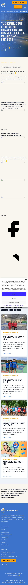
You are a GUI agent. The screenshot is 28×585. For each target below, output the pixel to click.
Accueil (3, 11)
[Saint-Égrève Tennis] (3, 5)
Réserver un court (19, 2)
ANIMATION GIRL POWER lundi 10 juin (13, 463)
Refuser (14, 298)
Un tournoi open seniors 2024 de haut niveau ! (14, 424)
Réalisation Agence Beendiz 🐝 (14, 575)
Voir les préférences (14, 302)
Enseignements (5, 532)
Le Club (3, 529)
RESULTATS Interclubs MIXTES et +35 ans (13, 338)
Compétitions (4, 537)
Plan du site (19, 582)
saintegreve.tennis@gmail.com (9, 556)
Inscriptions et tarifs (6, 534)
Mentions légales (14, 577)
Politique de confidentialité (18, 305)
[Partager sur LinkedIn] (14, 267)
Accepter (14, 294)
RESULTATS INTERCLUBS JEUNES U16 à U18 (12, 381)
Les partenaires (5, 545)
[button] (25, 279)
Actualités (4, 539)
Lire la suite (8, 353)
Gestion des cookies (7, 305)
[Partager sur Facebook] (14, 241)
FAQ (25, 582)
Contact (18, 6)
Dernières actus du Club (12, 11)
